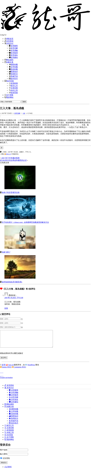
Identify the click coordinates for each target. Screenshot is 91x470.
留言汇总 (14, 85)
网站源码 (9, 60)
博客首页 (9, 39)
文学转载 (14, 67)
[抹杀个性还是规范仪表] (20, 188)
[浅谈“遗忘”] (20, 248)
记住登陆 (6, 458)
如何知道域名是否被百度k (12, 282)
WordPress (31, 365)
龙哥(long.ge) (8, 365)
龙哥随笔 (14, 46)
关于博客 (9, 95)
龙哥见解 (14, 48)
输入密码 (3, 454)
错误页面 (14, 92)
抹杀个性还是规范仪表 (11, 192)
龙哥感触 (14, 50)
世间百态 (14, 78)
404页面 (9, 435)
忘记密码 (8, 467)
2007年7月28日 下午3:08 (13, 298)
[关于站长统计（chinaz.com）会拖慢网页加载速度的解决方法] (20, 218)
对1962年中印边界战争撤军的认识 (13, 160)
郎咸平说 (14, 76)
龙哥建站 (14, 57)
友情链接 (14, 83)
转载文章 (9, 62)
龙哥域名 (14, 55)
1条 (24, 113)
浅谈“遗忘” (6, 252)
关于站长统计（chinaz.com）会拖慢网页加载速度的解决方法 (25, 222)
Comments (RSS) (20, 367)
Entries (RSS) (6, 367)
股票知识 (14, 71)
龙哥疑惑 (14, 53)
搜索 (24, 102)
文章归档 (14, 88)
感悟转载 (14, 64)
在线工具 (10, 432)
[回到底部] (45, 375)
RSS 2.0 (8, 154)
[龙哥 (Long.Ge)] (45, 16)
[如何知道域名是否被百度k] (20, 278)
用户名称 (3, 450)
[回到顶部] (45, 371)
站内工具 (14, 90)
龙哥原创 (9, 41)
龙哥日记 (9, 43)
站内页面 (10, 81)
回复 (6, 308)
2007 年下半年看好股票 (10, 158)
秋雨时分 (14, 74)
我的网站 (9, 97)
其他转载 (14, 69)
